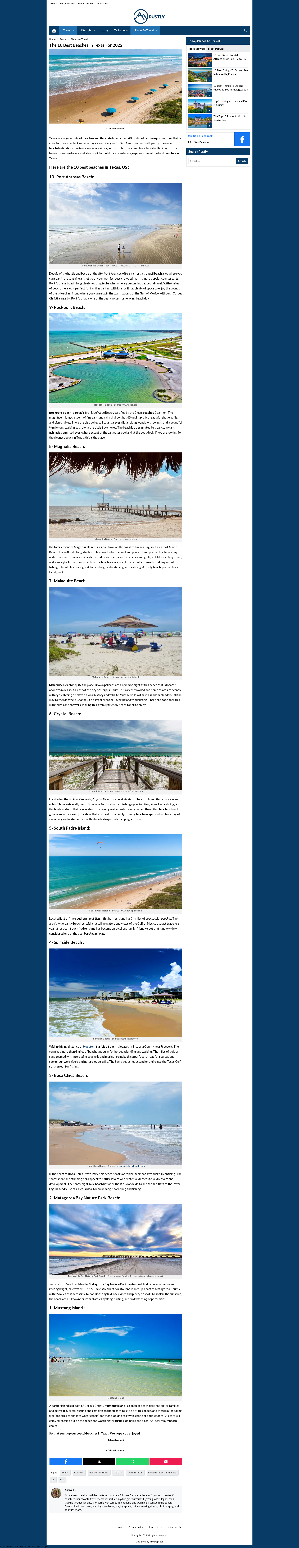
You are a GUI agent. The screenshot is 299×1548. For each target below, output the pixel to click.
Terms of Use (85, 3)
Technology (121, 30)
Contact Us (102, 3)
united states (135, 1472)
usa (62, 1479)
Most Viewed (196, 48)
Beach (65, 1472)
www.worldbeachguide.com (131, 1166)
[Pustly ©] (149, 16)
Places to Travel (144, 30)
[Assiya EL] (56, 1493)
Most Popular (216, 48)
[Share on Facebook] (65, 1461)
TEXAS (118, 1472)
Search (246, 30)
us (53, 1479)
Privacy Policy (67, 3)
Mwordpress (156, 1541)
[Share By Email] (165, 1461)
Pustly (135, 1535)
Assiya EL (70, 1489)
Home (54, 3)
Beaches (79, 1472)
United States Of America (162, 1472)
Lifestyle (86, 30)
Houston (88, 1046)
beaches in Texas (98, 1472)
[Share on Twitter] (99, 1461)
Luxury (104, 30)
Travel (66, 30)
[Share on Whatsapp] (132, 1461)
